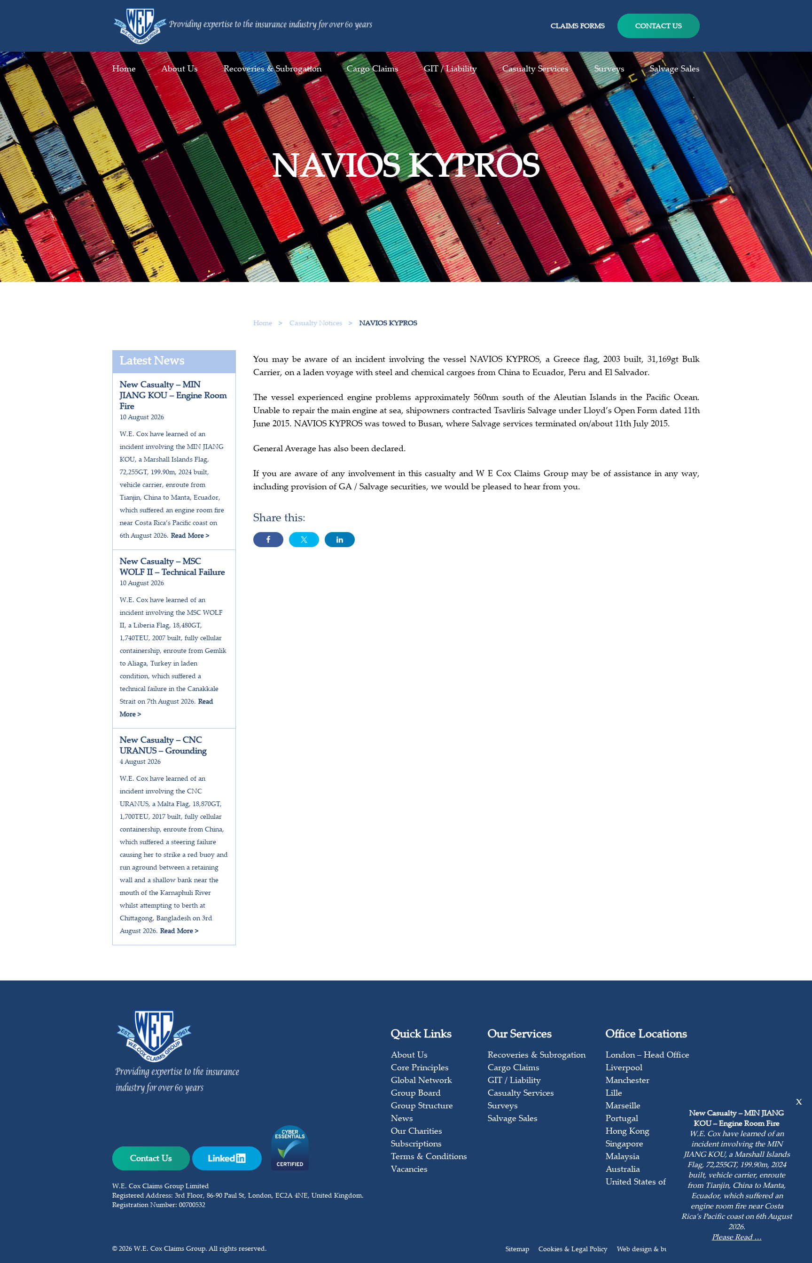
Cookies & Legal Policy (573, 1250)
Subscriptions (416, 1144)
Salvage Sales (675, 69)
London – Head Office (647, 1055)
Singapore (624, 1144)
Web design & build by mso (658, 1250)
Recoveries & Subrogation (272, 69)
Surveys (609, 69)
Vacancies (409, 1170)
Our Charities (416, 1132)
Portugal (622, 1119)
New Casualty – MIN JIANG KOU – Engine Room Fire (173, 396)
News (402, 1119)
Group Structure (422, 1106)
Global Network (421, 1081)
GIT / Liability (450, 69)
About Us (179, 69)
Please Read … (737, 1238)
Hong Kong (627, 1132)
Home (124, 69)
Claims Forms (578, 26)
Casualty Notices (316, 323)
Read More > (190, 536)
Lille (614, 1094)
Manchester (627, 1081)
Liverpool (624, 1068)
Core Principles (420, 1068)
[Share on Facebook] (268, 539)
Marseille (623, 1106)
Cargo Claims (372, 69)
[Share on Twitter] (304, 539)
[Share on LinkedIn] (340, 539)
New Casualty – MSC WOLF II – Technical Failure (172, 567)
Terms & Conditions (429, 1157)
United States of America (653, 1182)
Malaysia (623, 1157)
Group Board (416, 1094)
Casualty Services (535, 69)
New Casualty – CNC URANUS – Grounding (163, 746)
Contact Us (658, 26)
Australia (623, 1170)
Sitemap (517, 1250)
